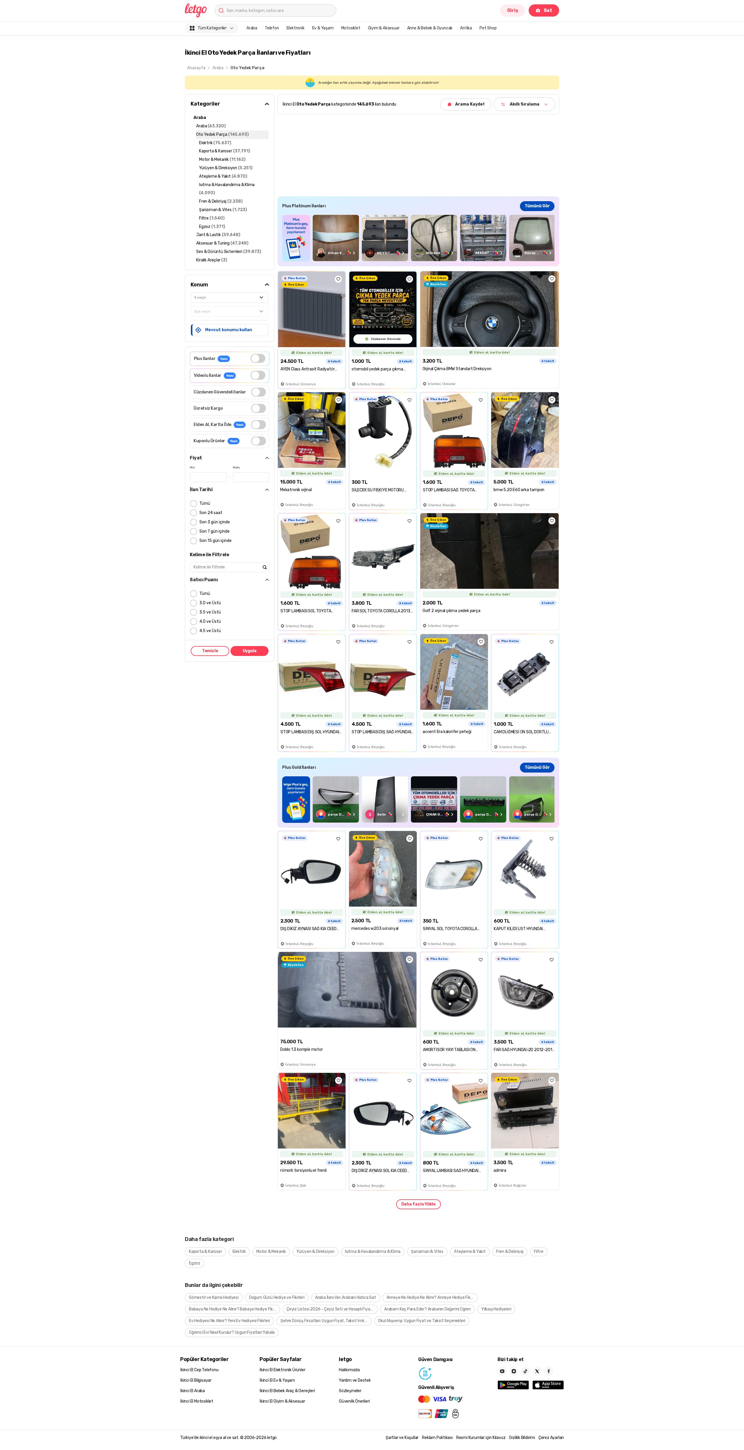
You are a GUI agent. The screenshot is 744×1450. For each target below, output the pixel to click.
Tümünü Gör (537, 206)
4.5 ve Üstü (210, 630)
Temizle (210, 650)
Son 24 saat (210, 512)
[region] (418, 238)
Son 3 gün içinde (214, 522)
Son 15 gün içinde (215, 540)
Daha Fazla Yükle (418, 1204)
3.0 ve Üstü (210, 602)
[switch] (258, 358)
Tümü (204, 503)
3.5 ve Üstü (210, 612)
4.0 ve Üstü (210, 621)
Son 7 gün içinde (214, 531)
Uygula (250, 650)
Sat (548, 10)
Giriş (512, 10)
